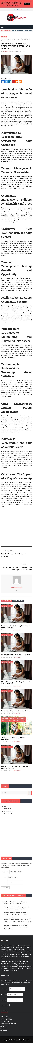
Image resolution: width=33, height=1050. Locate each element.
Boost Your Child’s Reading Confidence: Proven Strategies (15, 627)
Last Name (4, 883)
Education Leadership (20, 718)
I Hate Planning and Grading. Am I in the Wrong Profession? (16, 683)
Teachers (4, 36)
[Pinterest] (13, 81)
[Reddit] (16, 81)
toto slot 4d (3, 1032)
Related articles (6, 600)
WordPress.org (8, 813)
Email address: (5, 872)
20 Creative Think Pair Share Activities (15, 655)
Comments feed (8, 811)
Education (4, 606)
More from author (18, 600)
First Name (4, 877)
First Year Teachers (6, 720)
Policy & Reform (16, 720)
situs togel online (4, 1025)
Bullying (12, 718)
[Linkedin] (9, 81)
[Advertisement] (16, 526)
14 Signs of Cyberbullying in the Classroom (12, 738)
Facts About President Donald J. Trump (15, 711)
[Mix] (20, 81)
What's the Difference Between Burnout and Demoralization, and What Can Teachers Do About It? (17, 919)
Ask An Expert (5, 718)
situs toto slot (3, 1030)
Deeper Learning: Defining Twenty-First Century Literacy (15, 767)
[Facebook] (3, 81)
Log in (5, 806)
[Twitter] (6, 81)
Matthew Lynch (6, 51)
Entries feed (7, 808)
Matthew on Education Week (14, 895)
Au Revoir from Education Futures (14, 902)
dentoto (2, 1026)
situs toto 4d (3, 1028)
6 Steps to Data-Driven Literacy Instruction (17, 907)
